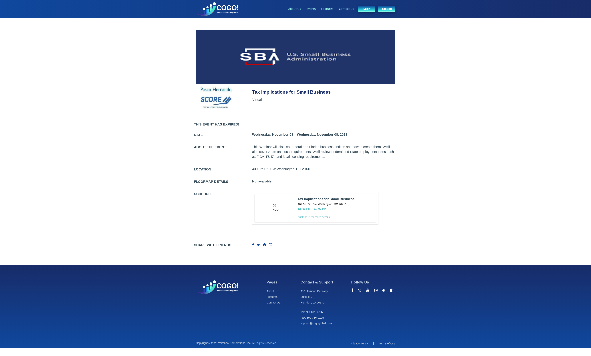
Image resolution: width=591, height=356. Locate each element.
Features (327, 9)
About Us (294, 9)
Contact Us (346, 9)
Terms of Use (387, 343)
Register (387, 8)
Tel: (311, 312)
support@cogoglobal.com (316, 323)
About (270, 291)
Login (366, 8)
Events (311, 9)
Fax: (312, 317)
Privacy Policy (359, 343)
